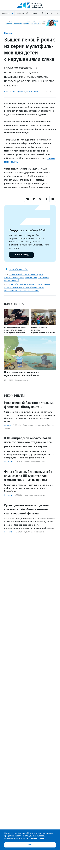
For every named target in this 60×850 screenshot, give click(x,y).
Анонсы (7, 425)
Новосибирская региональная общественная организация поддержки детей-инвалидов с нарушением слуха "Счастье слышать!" (27, 287)
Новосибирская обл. (18, 269)
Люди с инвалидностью (14, 91)
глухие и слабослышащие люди (23, 274)
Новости (8, 33)
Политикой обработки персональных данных (25, 838)
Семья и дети (32, 91)
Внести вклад (21, 254)
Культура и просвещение (34, 495)
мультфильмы (31, 277)
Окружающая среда (23, 380)
